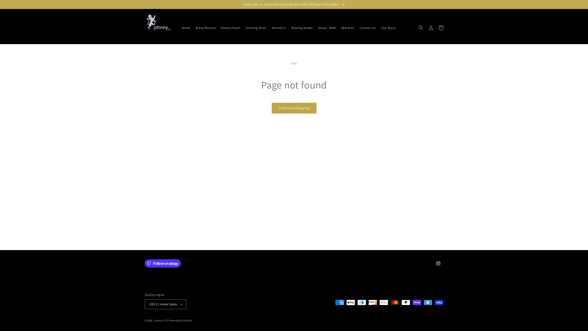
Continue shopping (294, 108)
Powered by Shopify (180, 320)
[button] (421, 28)
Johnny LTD (161, 320)
